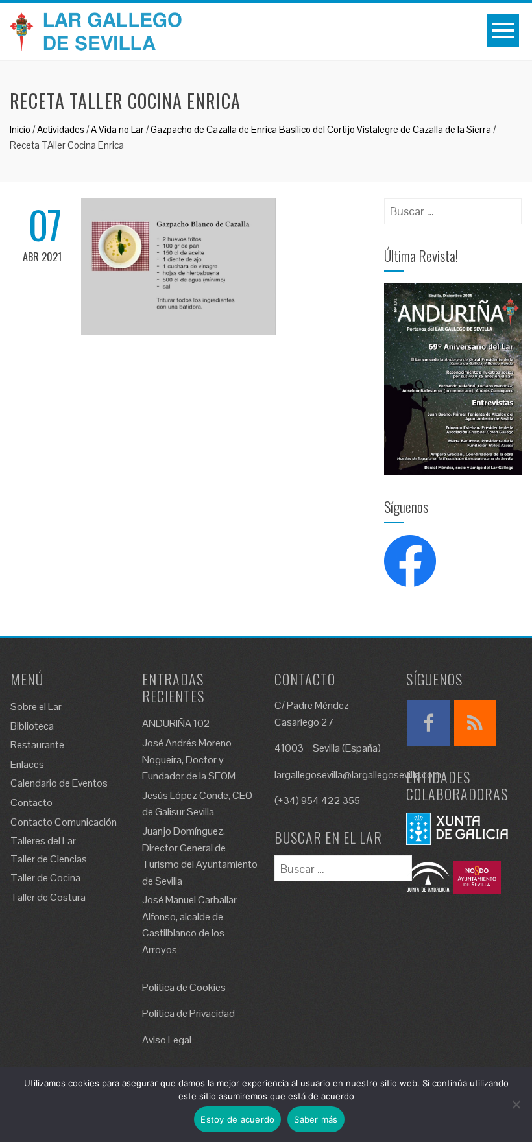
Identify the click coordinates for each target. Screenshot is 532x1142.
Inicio (20, 129)
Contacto (31, 802)
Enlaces (27, 764)
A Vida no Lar (117, 129)
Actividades (60, 129)
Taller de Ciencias (48, 859)
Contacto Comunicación (63, 822)
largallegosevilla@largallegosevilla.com (357, 774)
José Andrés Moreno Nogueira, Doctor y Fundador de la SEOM (189, 759)
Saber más (315, 1119)
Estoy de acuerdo (237, 1119)
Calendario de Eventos (59, 783)
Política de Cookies (184, 987)
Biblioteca (32, 726)
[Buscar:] (453, 207)
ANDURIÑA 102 (176, 723)
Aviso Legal (166, 1040)
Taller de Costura (48, 897)
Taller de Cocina (45, 878)
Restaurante (37, 745)
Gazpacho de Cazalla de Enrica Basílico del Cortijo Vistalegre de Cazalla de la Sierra (321, 129)
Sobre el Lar (36, 706)
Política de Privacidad (188, 1013)
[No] (515, 1104)
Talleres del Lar (43, 841)
